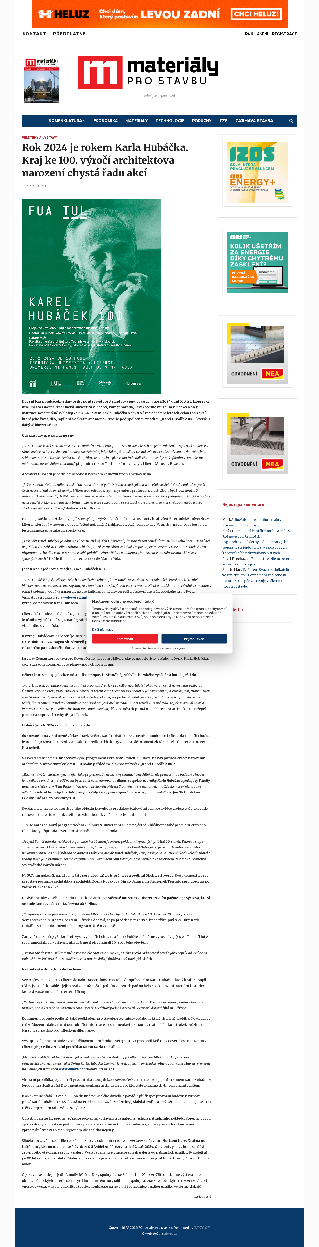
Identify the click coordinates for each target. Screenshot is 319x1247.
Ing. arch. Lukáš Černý (240, 542)
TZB (223, 121)
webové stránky (76, 597)
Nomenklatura (65, 121)
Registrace (284, 34)
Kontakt (34, 33)
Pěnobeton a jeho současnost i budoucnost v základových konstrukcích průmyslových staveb (255, 547)
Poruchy (202, 121)
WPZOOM (202, 1228)
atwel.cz (170, 1233)
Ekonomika (105, 121)
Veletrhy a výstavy (39, 137)
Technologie (170, 121)
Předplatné (69, 33)
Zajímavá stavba (254, 121)
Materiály (136, 121)
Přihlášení (256, 34)
